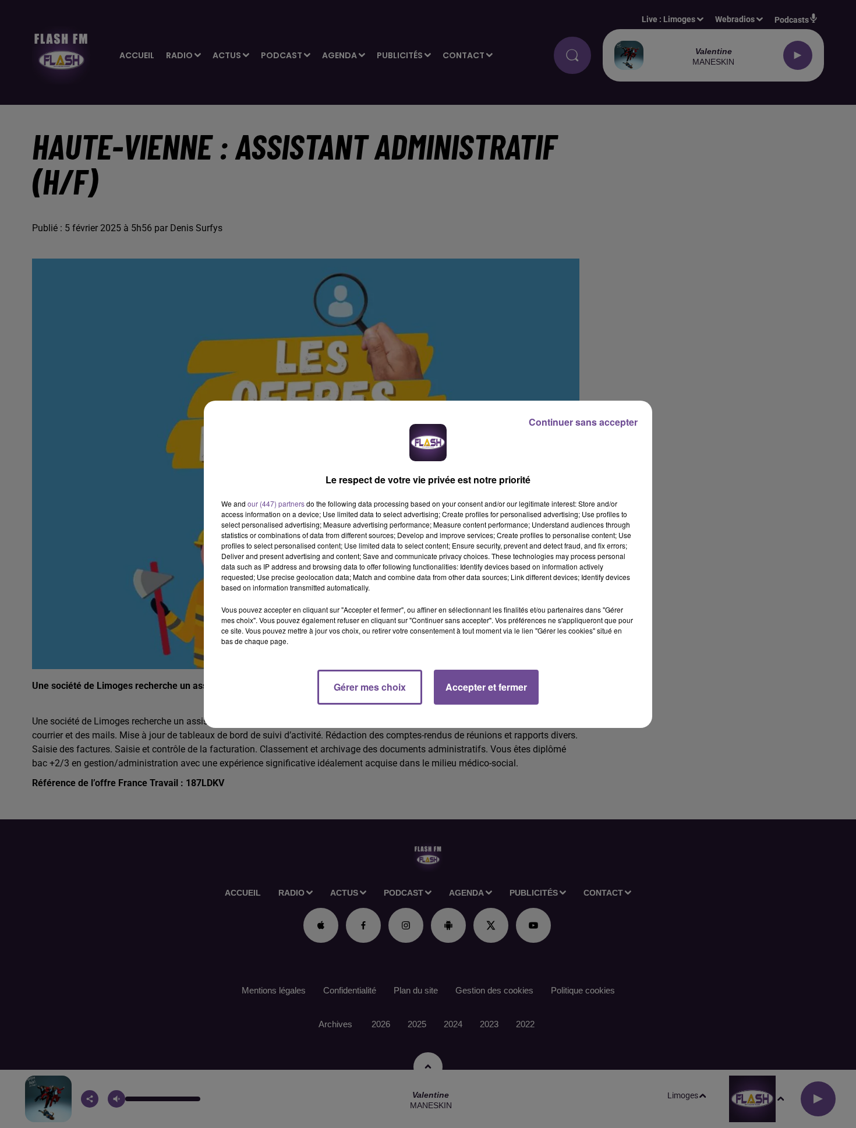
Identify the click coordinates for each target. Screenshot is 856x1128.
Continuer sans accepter (583, 422)
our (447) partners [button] (276, 503)
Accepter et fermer (486, 687)
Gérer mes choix (370, 687)
